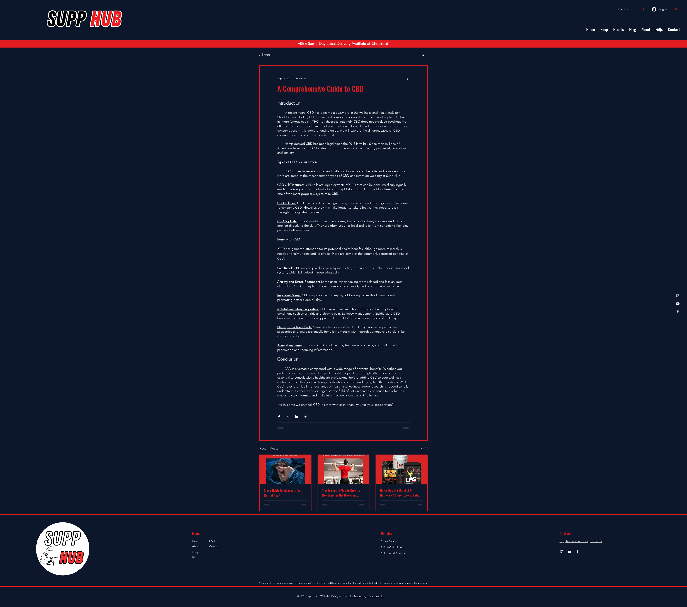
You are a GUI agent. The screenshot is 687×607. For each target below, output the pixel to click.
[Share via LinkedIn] (296, 416)
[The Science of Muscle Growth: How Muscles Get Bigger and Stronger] (343, 469)
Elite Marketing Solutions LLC (366, 596)
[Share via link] (305, 416)
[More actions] (407, 79)
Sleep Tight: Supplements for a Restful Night (283, 492)
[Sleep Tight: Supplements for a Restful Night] (285, 469)
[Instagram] (678, 296)
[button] (675, 8)
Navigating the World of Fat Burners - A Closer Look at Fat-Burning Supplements (399, 492)
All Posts (264, 54)
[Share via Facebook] (279, 416)
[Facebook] (678, 311)
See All (424, 448)
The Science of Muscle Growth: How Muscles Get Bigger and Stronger (341, 492)
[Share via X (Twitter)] (287, 416)
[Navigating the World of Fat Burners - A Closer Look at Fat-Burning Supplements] (401, 469)
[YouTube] (678, 304)
